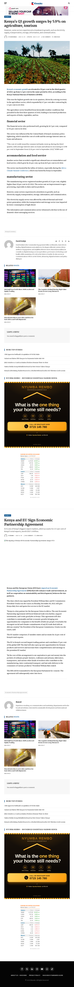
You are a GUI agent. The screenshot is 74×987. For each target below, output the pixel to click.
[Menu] (5, 3)
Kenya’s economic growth (17, 89)
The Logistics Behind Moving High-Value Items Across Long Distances (52, 290)
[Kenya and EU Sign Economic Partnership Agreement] (37, 561)
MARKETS (7, 16)
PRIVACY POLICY (34, 975)
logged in (18, 336)
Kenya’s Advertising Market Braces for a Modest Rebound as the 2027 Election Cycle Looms (34, 371)
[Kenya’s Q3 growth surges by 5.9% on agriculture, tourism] (37, 62)
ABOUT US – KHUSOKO (19, 975)
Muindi (12, 535)
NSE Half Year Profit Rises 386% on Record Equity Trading (19, 290)
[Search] (69, 3)
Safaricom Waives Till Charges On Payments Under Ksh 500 (24, 358)
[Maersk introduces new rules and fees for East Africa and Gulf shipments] (20, 306)
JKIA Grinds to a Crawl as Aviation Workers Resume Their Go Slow (26, 362)
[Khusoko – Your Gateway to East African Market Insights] (37, 3)
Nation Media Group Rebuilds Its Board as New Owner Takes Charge (27, 366)
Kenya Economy (10, 231)
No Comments (47, 37)
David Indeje (13, 37)
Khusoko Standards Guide (53, 975)
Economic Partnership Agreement (16, 692)
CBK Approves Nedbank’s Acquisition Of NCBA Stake (22, 354)
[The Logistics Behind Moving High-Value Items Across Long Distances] (54, 278)
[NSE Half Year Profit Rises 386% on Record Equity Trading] (20, 278)
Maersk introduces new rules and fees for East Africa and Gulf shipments (18, 318)
